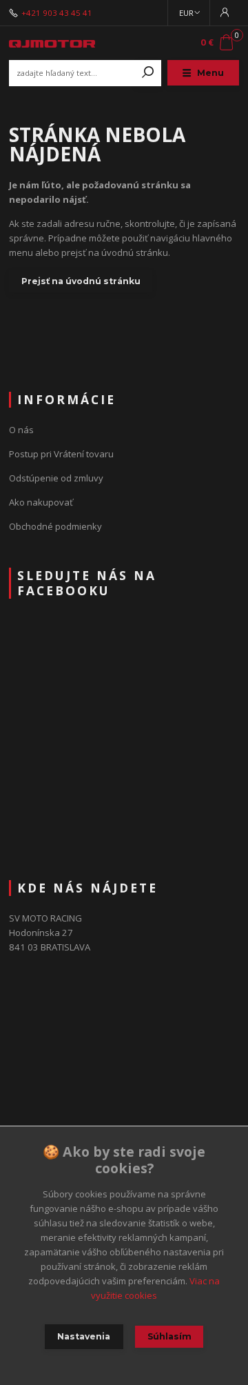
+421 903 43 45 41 (56, 13)
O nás (21, 430)
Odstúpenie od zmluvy (56, 478)
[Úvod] (52, 42)
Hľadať (148, 73)
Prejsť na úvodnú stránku (81, 281)
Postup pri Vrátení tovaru (61, 454)
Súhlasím (169, 1336)
